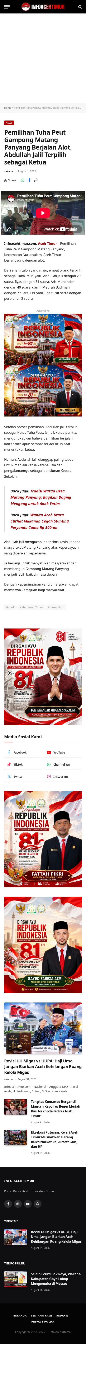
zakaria (8, 171)
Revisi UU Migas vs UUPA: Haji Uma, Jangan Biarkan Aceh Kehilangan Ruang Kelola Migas (43, 1066)
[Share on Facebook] (29, 180)
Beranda (20, 1315)
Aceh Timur (47, 243)
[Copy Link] (36, 180)
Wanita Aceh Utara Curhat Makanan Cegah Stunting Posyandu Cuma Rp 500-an (39, 521)
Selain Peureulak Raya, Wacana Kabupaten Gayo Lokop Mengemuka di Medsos (56, 1279)
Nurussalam (56, 607)
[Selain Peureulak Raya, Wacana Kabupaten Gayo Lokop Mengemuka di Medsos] (15, 1279)
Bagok (10, 607)
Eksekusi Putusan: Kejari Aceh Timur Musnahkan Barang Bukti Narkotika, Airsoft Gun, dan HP (54, 1139)
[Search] (79, 6)
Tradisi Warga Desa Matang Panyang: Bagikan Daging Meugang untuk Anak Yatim (40, 497)
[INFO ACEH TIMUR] (43, 6)
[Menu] (7, 6)
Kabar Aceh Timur (31, 607)
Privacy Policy (43, 1321)
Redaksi (62, 1315)
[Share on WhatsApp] (22, 180)
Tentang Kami (41, 1315)
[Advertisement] (43, 58)
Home (7, 108)
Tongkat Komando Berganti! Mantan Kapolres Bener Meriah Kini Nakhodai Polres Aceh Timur (55, 1108)
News (9, 122)
